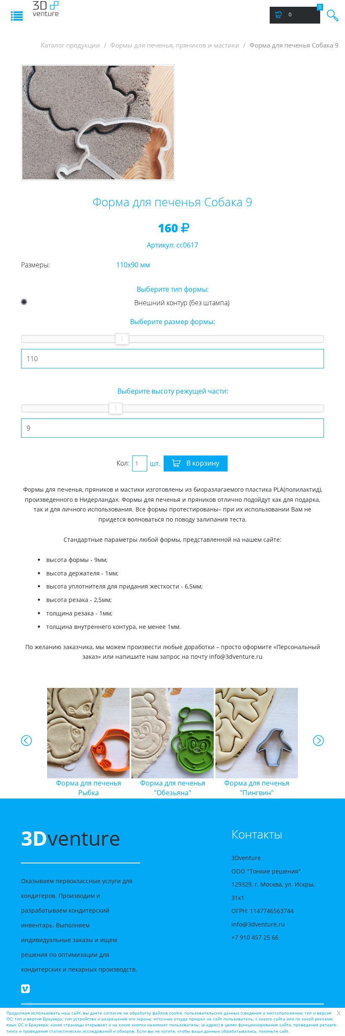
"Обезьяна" (172, 787)
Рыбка (88, 787)
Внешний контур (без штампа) (181, 302)
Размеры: (35, 264)
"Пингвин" (256, 787)
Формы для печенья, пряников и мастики (174, 45)
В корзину (202, 463)
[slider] (122, 339)
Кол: (123, 463)
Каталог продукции (70, 45)
